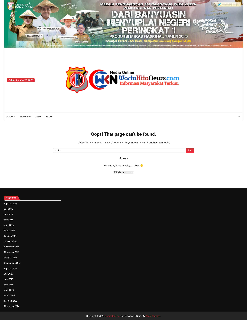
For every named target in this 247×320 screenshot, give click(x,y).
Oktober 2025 (10, 257)
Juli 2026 (8, 209)
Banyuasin (25, 116)
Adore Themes (153, 316)
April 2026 (9, 225)
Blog (49, 116)
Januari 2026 (10, 241)
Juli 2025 (8, 274)
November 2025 (11, 252)
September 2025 (12, 263)
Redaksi (10, 116)
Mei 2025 (8, 284)
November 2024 (11, 306)
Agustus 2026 (10, 203)
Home (39, 116)
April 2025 (9, 290)
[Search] (239, 116)
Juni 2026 (8, 214)
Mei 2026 (8, 219)
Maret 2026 (9, 230)
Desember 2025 (11, 246)
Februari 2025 (10, 301)
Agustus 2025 (10, 268)
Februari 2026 (10, 236)
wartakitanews (112, 316)
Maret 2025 (9, 295)
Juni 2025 (8, 279)
